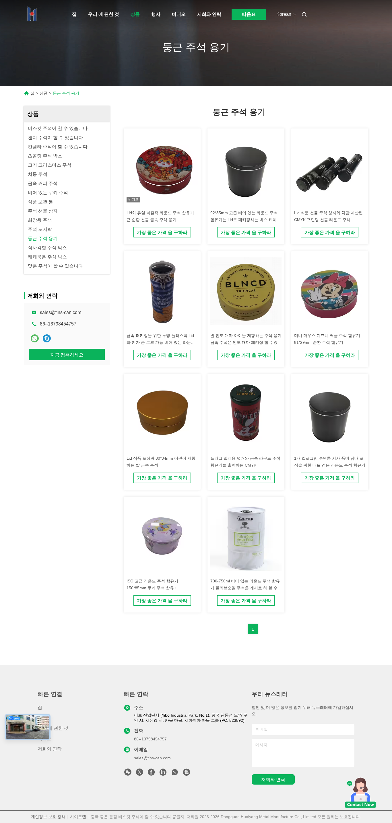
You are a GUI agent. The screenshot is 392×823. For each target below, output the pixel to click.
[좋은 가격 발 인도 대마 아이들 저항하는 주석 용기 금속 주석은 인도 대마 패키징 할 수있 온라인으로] (246, 292)
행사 (155, 14)
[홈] (32, 14)
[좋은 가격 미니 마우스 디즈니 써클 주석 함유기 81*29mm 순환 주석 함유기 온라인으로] (329, 292)
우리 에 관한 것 (103, 14)
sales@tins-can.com (60, 312)
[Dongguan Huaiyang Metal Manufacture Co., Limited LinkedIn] (163, 773)
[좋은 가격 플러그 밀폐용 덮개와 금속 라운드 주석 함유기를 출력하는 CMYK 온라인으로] (246, 415)
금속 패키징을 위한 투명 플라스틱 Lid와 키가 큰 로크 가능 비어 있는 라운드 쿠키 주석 (161, 342)
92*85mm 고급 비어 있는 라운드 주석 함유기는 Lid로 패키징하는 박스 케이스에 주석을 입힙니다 (245, 219)
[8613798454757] (175, 773)
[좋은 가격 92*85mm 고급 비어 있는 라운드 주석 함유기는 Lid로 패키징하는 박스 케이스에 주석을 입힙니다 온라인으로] (246, 169)
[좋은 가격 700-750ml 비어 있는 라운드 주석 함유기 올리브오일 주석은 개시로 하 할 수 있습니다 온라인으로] (246, 537)
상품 (135, 14)
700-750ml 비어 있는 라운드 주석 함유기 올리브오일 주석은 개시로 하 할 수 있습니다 (245, 588)
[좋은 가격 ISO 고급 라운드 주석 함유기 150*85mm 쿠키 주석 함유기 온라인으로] (162, 537)
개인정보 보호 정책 (48, 816)
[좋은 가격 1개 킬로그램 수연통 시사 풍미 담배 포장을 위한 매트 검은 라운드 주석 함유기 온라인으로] (329, 415)
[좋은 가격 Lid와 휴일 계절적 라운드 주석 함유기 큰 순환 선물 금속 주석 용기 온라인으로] (162, 169)
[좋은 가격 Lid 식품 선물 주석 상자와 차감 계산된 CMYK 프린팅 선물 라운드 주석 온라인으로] (329, 169)
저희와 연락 (209, 14)
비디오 (179, 14)
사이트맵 (78, 816)
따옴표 (249, 14)
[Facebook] (151, 773)
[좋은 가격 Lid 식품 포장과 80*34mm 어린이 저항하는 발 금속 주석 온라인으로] (162, 415)
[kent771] (46, 338)
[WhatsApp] (34, 338)
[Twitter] (139, 773)
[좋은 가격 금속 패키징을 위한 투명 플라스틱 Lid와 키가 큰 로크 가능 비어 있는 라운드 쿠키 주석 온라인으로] (162, 292)
